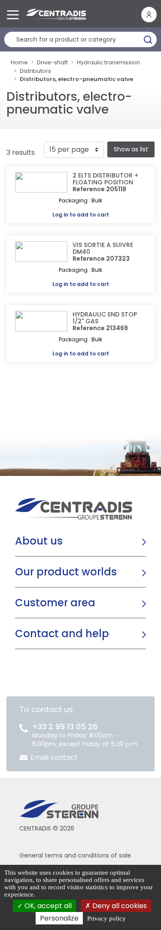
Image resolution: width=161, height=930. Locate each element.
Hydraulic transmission (108, 62)
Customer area (55, 603)
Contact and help (62, 633)
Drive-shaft (52, 62)
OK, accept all (47, 906)
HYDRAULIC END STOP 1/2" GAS (105, 317)
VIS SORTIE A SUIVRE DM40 (103, 248)
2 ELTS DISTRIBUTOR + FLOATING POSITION (105, 179)
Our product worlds (66, 572)
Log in (60, 214)
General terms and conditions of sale (75, 855)
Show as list (131, 149)
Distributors (35, 71)
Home (19, 62)
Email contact (54, 757)
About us (39, 541)
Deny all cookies (119, 906)
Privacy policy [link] (106, 918)
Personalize (59, 918)
